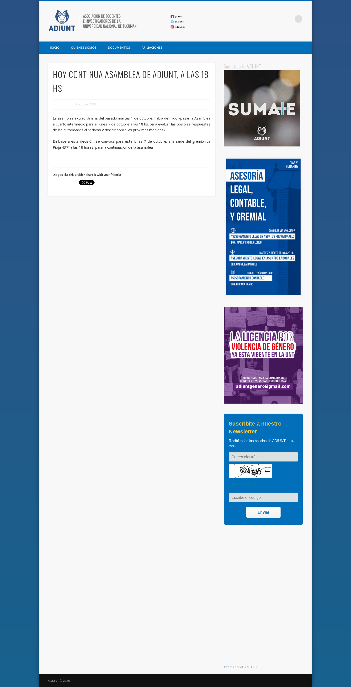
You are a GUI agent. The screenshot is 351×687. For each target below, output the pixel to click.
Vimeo (288, 19)
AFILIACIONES (152, 47)
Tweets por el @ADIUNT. (241, 667)
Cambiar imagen (246, 484)
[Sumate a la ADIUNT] (262, 145)
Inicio (54, 47)
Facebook (269, 19)
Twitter (279, 19)
